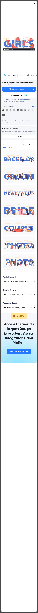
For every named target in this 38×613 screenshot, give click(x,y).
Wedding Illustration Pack (22, 120)
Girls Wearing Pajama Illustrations (15, 281)
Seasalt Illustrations (12, 307)
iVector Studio (7, 85)
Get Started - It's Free (19, 351)
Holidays (21, 122)
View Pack (6, 147)
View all (34, 106)
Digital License (20, 101)
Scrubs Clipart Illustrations (14, 294)
